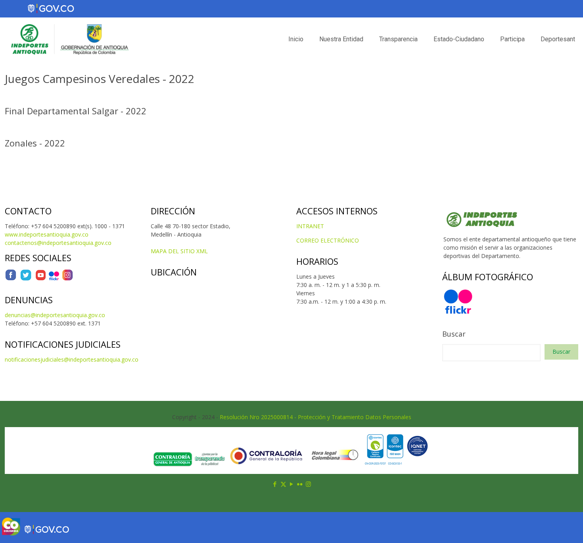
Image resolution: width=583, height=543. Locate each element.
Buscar (454, 333)
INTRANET (310, 226)
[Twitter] (26, 279)
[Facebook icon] (275, 484)
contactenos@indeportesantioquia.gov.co (58, 242)
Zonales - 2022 (35, 143)
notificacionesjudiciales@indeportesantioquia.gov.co (71, 359)
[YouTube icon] (292, 484)
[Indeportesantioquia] (69, 39)
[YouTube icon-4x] (40, 279)
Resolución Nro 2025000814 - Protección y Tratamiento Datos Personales (315, 417)
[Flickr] (54, 279)
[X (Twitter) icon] (283, 484)
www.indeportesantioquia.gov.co (46, 234)
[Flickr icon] (300, 484)
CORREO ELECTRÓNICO (327, 240)
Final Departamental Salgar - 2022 (75, 111)
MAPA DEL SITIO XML (179, 251)
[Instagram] (67, 279)
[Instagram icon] (308, 484)
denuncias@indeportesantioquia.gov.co (55, 315)
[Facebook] (11, 279)
